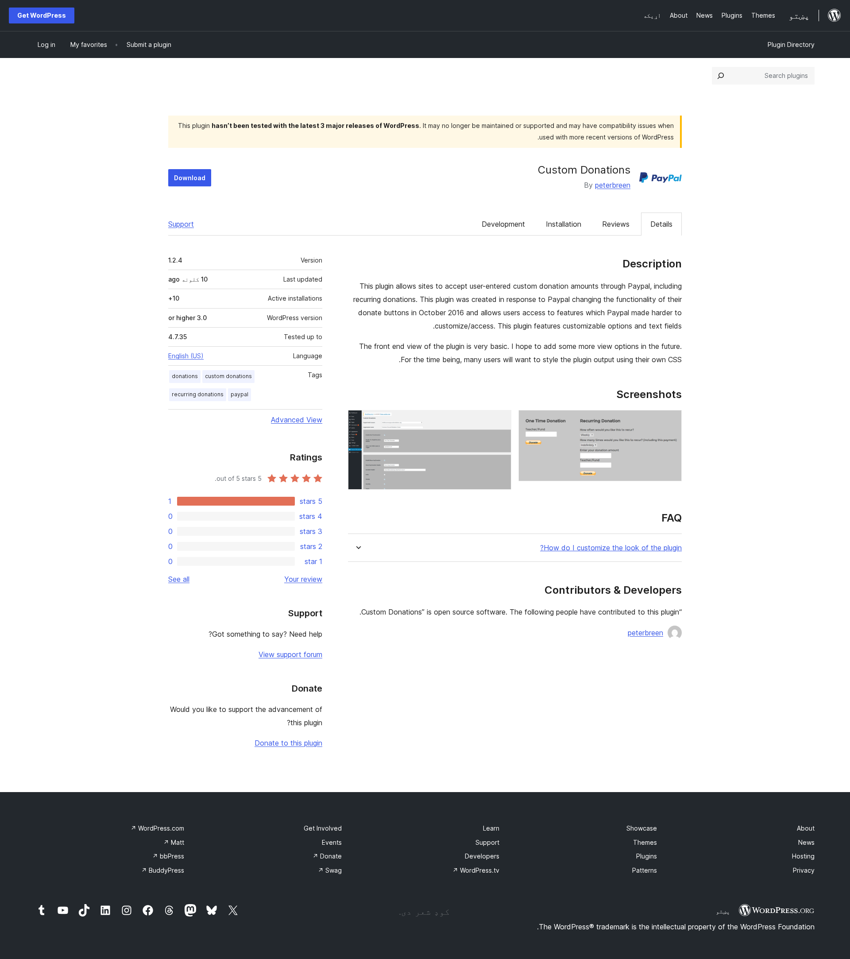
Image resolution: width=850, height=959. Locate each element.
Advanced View (296, 419)
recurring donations (198, 394)
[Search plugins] (721, 76)
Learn (491, 828)
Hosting (803, 856)
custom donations (228, 376)
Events (332, 842)
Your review (303, 579)
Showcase (641, 828)
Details (661, 224)
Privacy (804, 870)
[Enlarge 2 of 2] (499, 422)
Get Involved (323, 828)
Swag (330, 870)
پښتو (723, 911)
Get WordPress (41, 15)
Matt (173, 842)
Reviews (616, 224)
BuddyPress (162, 870)
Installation (563, 224)
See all (178, 579)
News (806, 842)
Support (181, 224)
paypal (239, 394)
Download (189, 178)
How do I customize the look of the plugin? (611, 548)
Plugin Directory (791, 44)
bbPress (168, 856)
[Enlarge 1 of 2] (669, 422)
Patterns (644, 870)
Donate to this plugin (288, 743)
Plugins (646, 856)
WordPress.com (157, 828)
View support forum (290, 654)
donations (185, 376)
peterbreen (612, 185)
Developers (482, 856)
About (806, 828)
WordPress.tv (475, 870)
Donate (327, 856)
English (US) (186, 356)
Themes (645, 842)
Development (503, 224)
